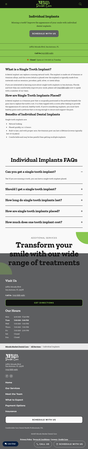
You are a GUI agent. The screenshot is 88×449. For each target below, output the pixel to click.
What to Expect (14, 400)
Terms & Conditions (41, 439)
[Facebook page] (6, 376)
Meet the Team (13, 394)
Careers (54, 439)
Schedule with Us (44, 33)
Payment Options (15, 405)
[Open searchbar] (80, 4)
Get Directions (44, 303)
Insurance (11, 411)
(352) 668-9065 (47, 53)
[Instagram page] (11, 376)
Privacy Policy (26, 439)
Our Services (12, 388)
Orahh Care (63, 439)
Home (8, 382)
